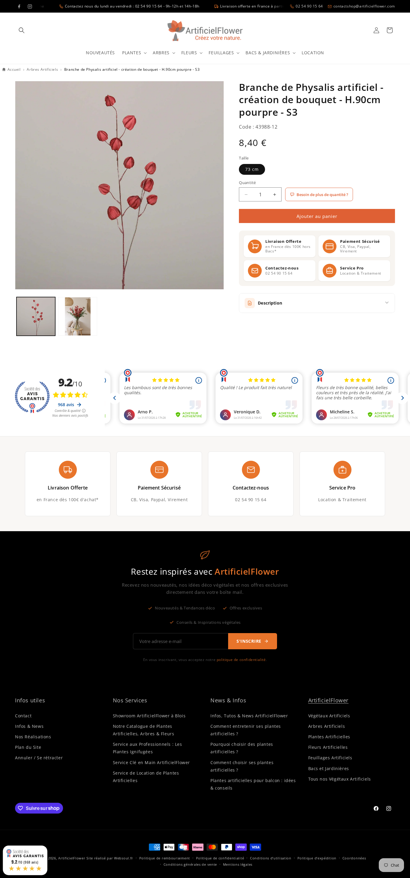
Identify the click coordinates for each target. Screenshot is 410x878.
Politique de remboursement (164, 858)
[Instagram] (30, 6)
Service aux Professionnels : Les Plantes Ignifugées (147, 747)
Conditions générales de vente (190, 864)
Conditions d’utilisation (270, 858)
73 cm (252, 169)
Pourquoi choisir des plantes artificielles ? (241, 747)
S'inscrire (249, 641)
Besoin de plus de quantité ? (322, 194)
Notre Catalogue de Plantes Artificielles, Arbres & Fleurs (143, 729)
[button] (21, 30)
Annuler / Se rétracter (39, 757)
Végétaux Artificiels (329, 715)
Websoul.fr (123, 858)
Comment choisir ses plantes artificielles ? (241, 765)
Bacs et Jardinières (328, 768)
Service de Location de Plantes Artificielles (146, 776)
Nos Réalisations (33, 736)
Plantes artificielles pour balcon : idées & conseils (253, 783)
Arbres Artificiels (326, 726)
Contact (23, 715)
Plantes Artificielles (329, 736)
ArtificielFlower (328, 700)
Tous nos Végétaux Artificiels (339, 778)
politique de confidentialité (241, 659)
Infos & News (29, 726)
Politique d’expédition (316, 858)
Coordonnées (354, 858)
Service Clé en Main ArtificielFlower (151, 762)
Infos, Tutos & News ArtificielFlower (249, 715)
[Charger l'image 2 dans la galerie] (77, 316)
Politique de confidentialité (220, 858)
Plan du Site (28, 747)
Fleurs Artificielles (328, 747)
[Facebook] (19, 6)
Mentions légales (237, 864)
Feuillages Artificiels (330, 757)
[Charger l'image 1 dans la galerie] (36, 316)
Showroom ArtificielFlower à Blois (149, 715)
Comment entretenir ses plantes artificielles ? (245, 729)
